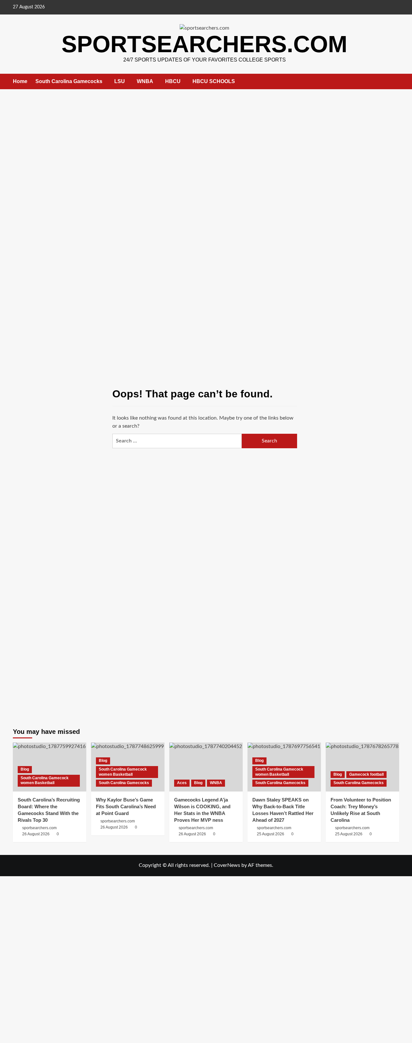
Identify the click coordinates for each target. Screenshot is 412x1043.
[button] (395, 81)
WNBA (145, 81)
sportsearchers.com (204, 44)
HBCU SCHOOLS (213, 81)
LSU (119, 81)
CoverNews (227, 865)
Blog (25, 769)
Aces (182, 783)
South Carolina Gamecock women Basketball (45, 780)
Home (20, 81)
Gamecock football (366, 774)
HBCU (173, 81)
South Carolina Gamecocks (68, 81)
